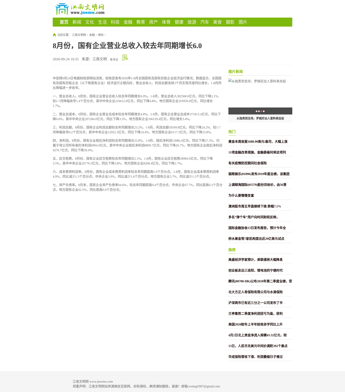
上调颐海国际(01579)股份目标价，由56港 (257, 184)
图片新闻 (235, 72)
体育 (166, 22)
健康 (179, 22)
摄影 (230, 22)
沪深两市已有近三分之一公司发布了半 (255, 302)
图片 (243, 22)
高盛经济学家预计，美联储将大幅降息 (255, 259)
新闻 (76, 22)
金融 (128, 22)
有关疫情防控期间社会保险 (247, 163)
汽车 (204, 22)
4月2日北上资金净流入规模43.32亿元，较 (257, 335)
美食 (217, 22)
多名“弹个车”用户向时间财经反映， (254, 217)
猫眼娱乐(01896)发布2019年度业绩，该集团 (258, 174)
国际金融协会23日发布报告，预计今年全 (257, 228)
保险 (101, 34)
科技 (115, 22)
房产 (153, 22)
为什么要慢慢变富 (241, 195)
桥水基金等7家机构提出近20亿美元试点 (256, 238)
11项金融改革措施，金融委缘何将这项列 (257, 152)
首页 (64, 22)
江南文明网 (79, 34)
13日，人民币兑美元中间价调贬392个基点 (258, 346)
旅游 (191, 22)
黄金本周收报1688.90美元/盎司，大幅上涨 (258, 141)
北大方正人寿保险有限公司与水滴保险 (255, 292)
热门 (232, 132)
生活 (102, 22)
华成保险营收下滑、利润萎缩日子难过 (255, 356)
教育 (140, 22)
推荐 (232, 250)
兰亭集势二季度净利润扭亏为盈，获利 (255, 313)
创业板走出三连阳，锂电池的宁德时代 (255, 270)
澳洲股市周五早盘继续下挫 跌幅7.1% (254, 206)
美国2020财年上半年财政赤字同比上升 (255, 324)
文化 (89, 22)
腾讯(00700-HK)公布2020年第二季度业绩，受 (260, 281)
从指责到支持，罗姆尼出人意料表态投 (260, 118)
